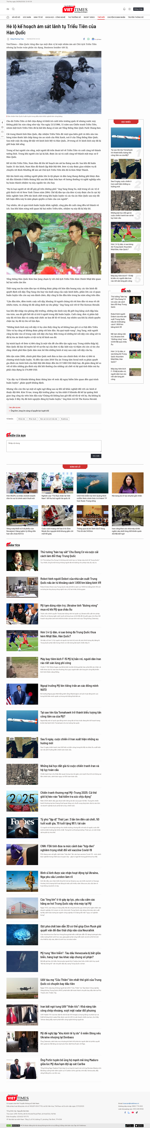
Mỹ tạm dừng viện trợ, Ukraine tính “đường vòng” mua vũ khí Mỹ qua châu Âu (119, 339)
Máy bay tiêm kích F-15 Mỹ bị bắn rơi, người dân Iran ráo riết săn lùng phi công (122, 278)
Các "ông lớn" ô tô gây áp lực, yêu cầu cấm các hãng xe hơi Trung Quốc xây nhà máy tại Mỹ (67, 901)
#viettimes (64, 419)
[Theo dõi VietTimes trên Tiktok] (137, 1112)
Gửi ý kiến (96, 456)
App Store (129, 1125)
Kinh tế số (38, 17)
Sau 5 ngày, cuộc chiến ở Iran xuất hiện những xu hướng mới (121, 184)
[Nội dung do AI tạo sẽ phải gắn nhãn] (128, 482)
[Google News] (96, 39)
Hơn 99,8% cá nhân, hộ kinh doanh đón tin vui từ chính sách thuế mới (20, 497)
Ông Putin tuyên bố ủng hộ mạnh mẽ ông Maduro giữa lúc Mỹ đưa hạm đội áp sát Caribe (69, 1062)
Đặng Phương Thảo (17, 39)
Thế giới (101, 17)
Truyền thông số (136, 17)
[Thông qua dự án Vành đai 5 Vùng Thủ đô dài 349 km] (92, 515)
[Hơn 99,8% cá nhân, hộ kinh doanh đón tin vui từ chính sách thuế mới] (22, 482)
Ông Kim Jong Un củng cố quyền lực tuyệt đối (30, 411)
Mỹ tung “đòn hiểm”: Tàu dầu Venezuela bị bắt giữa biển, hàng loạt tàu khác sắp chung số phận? (70, 955)
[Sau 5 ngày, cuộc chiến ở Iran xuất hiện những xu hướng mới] (126, 169)
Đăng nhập (138, 9)
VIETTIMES (75, 9)
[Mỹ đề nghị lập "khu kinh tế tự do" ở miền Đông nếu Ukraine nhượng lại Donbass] (22, 1041)
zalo (129, 1112)
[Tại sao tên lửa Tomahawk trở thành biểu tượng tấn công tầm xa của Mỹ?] (126, 137)
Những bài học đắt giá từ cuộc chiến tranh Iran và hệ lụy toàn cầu (122, 215)
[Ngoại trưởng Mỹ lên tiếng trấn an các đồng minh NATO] (22, 694)
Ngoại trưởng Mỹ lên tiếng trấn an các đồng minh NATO (69, 687)
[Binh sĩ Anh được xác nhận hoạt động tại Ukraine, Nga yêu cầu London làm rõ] (22, 881)
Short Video (89, 17)
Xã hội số (16, 17)
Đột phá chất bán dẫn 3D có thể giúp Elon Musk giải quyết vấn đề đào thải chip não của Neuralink (70, 928)
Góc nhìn (27, 17)
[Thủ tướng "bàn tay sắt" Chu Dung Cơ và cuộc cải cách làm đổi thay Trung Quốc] (135, 300)
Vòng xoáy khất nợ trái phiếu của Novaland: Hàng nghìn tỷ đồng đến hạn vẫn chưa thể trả (21, 531)
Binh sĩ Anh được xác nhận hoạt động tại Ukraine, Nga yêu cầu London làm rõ (69, 874)
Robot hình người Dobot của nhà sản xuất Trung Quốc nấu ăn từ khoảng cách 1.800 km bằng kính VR (118, 320)
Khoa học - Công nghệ (55, 17)
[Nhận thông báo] (124, 9)
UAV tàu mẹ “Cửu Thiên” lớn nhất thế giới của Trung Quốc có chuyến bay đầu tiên (70, 981)
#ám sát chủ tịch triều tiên (48, 419)
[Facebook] (84, 39)
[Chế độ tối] (129, 9)
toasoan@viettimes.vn (131, 1103)
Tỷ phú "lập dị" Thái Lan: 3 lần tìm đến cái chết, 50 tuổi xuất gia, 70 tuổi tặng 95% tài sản (69, 821)
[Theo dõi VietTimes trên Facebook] (125, 1112)
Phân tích (14, 545)
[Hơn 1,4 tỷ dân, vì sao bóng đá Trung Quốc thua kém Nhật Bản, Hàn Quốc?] (126, 232)
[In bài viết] (88, 39)
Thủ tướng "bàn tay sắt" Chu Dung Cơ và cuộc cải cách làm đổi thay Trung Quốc (119, 302)
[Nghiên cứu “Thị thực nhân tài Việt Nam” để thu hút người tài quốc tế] (57, 482)
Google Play (139, 1125)
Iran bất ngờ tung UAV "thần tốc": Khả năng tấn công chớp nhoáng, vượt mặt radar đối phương (68, 1008)
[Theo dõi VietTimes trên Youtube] (133, 1112)
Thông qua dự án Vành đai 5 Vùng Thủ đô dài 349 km (91, 530)
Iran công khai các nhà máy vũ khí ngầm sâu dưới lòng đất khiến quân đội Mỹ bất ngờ (127, 531)
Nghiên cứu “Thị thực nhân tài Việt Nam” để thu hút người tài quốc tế (56, 497)
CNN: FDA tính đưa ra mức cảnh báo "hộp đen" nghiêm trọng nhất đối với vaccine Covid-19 (67, 848)
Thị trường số (74, 17)
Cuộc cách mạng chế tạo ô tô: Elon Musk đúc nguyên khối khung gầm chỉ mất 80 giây (57, 531)
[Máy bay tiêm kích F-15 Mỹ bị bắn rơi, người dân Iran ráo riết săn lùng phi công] (126, 263)
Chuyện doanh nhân (116, 17)
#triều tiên (21, 419)
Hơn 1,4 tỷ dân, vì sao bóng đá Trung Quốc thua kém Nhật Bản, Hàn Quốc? (122, 247)
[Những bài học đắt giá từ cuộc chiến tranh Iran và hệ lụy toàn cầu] (126, 200)
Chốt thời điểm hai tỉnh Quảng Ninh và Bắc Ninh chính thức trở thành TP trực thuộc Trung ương (92, 498)
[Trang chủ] (7, 17)
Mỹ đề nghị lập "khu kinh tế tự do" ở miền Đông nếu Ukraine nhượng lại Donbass (70, 1035)
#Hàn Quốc (32, 419)
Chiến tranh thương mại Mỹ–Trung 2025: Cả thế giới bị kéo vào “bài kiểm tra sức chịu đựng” (68, 794)
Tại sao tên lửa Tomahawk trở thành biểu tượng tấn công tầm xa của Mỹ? (122, 152)
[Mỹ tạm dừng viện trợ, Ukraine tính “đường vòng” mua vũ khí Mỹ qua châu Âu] (135, 337)
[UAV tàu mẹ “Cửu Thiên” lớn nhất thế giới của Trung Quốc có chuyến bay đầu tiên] (22, 988)
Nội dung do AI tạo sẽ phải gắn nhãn (127, 496)
